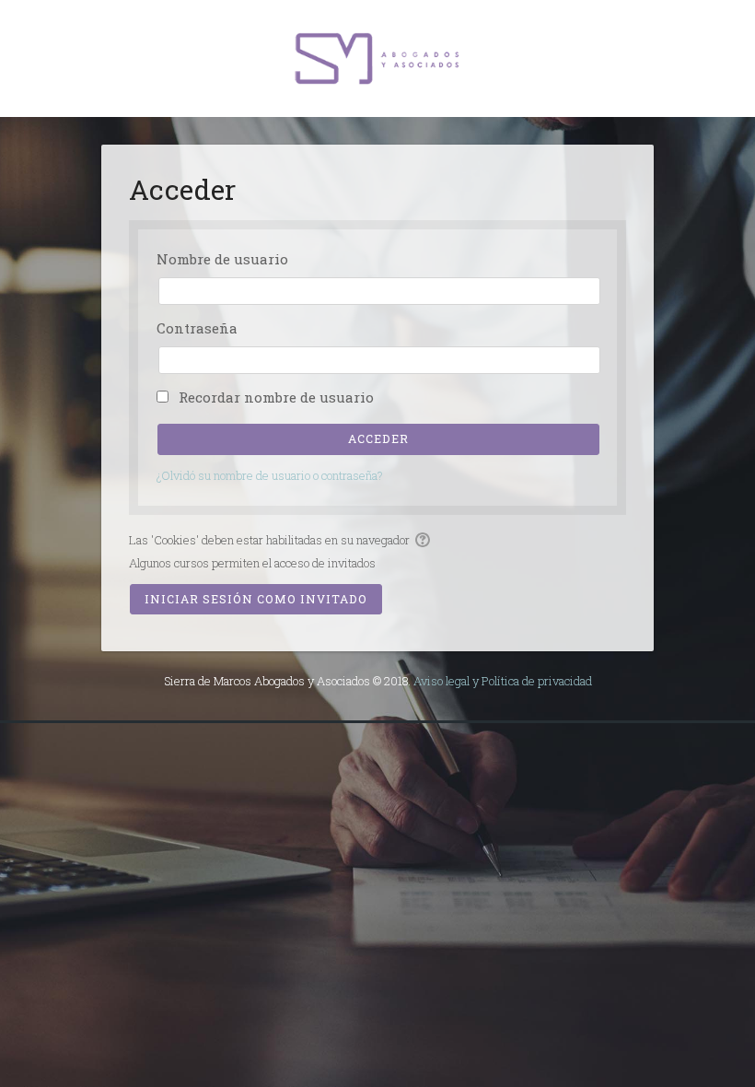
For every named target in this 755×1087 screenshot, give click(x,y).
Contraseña (197, 328)
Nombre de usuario (222, 259)
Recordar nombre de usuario (276, 397)
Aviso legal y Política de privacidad (502, 680)
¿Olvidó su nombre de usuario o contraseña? (270, 475)
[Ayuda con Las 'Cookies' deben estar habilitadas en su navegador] (424, 539)
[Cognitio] (377, 57)
